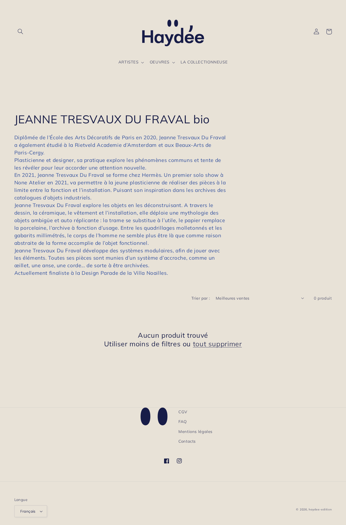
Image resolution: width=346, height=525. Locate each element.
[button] (20, 31)
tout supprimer (217, 344)
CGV (182, 411)
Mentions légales (195, 431)
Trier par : (200, 298)
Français (28, 511)
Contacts (187, 441)
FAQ (182, 421)
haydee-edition (320, 509)
